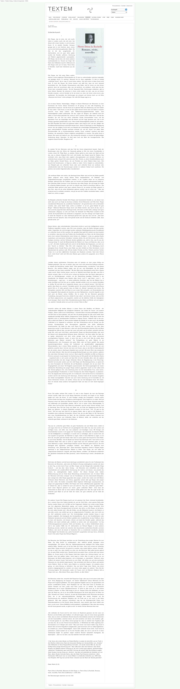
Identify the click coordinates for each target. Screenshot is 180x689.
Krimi (108, 17)
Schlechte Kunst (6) (64, 21)
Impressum (129, 5)
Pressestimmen (116, 5)
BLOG (50, 17)
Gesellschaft (72, 17)
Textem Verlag (9, 1)
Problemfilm (64, 19)
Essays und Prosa (84, 19)
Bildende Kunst (119, 17)
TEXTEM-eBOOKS (95, 19)
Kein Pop (75, 19)
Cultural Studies (96, 17)
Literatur (64, 17)
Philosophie (80, 17)
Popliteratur (56, 17)
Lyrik (103, 17)
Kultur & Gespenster (19, 1)
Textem (2, 1)
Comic (112, 17)
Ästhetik (88, 17)
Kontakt (123, 5)
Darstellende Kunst (54, 19)
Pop (71, 19)
